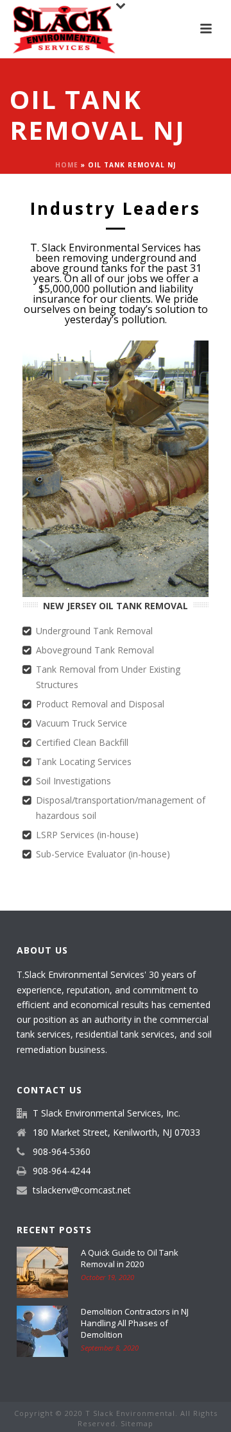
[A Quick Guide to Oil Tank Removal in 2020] (42, 1272)
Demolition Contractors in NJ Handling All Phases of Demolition (135, 1323)
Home (66, 164)
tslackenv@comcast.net (82, 1190)
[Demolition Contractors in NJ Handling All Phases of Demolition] (42, 1331)
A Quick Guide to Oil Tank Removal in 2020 (129, 1258)
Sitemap (137, 1423)
